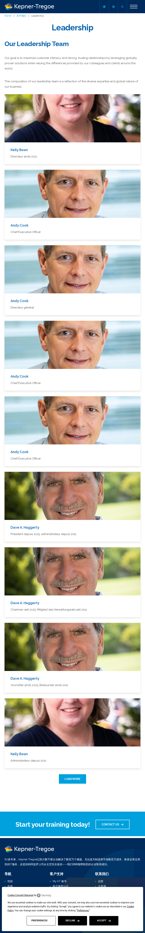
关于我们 (21, 15)
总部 (100, 881)
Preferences (39, 920)
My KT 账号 (60, 881)
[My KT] (104, 6)
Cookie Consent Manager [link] (20, 895)
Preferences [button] (83, 910)
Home (8, 15)
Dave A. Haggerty (25, 527)
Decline (70, 920)
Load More (72, 778)
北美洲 (102, 886)
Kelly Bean (19, 150)
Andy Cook (20, 225)
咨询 (10, 886)
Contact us (110, 824)
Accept (101, 920)
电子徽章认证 (61, 886)
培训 (10, 881)
